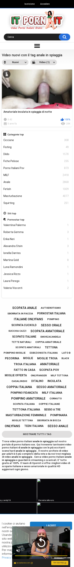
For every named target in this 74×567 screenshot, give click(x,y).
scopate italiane (24, 336)
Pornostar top (15, 219)
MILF (36, 175)
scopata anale (24, 308)
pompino (53, 319)
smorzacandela (50, 337)
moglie (28, 358)
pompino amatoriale (28, 398)
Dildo (36, 154)
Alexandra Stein (36, 246)
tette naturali (21, 342)
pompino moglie (15, 352)
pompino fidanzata (24, 392)
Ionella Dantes (36, 253)
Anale (36, 182)
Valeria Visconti (36, 287)
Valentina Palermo (36, 225)
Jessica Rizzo (36, 273)
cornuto (56, 398)
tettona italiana (26, 409)
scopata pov (49, 370)
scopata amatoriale (47, 331)
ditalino (37, 381)
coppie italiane (49, 404)
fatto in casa (24, 370)
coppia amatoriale (48, 342)
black (65, 358)
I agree (51, 525)
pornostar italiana (51, 313)
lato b (66, 352)
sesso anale (57, 426)
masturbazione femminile (26, 415)
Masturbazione (36, 195)
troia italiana (25, 364)
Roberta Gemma (36, 232)
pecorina (12, 358)
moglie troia (47, 358)
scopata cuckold (24, 325)
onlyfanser (39, 375)
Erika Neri (36, 239)
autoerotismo (51, 307)
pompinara (58, 415)
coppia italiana (19, 387)
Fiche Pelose (36, 161)
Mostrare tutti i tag (37, 434)
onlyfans (12, 426)
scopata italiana (24, 404)
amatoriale (49, 364)
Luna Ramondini (36, 266)
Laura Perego (36, 280)
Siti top (11, 213)
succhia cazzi (17, 331)
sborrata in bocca (49, 420)
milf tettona (59, 375)
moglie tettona (22, 420)
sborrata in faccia (20, 313)
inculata (54, 381)
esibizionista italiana (44, 353)
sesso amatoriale (51, 387)
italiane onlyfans (28, 319)
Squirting (36, 202)
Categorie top (15, 134)
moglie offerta (16, 375)
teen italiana (33, 425)
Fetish (36, 189)
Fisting (36, 147)
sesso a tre (52, 409)
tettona (51, 347)
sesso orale (51, 325)
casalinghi (19, 381)
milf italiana (52, 392)
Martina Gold (36, 260)
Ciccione (36, 140)
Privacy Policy (10, 557)
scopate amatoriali (28, 347)
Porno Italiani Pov (36, 168)
